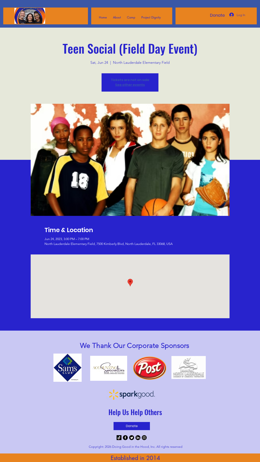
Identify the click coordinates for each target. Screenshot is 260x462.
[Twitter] (131, 437)
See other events (130, 84)
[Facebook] (125, 437)
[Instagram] (144, 437)
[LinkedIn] (137, 437)
